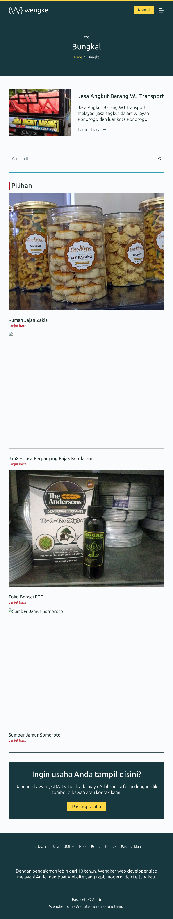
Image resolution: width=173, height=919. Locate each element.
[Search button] (160, 158)
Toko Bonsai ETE (26, 597)
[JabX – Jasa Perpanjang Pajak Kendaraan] (86, 390)
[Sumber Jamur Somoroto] (86, 666)
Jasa (55, 846)
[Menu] (161, 10)
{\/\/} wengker (30, 10)
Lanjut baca (89, 129)
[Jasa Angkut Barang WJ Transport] (40, 112)
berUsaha (40, 846)
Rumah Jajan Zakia (28, 320)
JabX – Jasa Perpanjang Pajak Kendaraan (51, 458)
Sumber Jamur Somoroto (35, 735)
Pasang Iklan (131, 846)
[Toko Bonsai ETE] (86, 528)
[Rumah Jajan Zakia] (86, 251)
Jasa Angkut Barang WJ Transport (121, 96)
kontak (103, 792)
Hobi (82, 846)
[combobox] (82, 158)
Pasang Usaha (86, 806)
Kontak (144, 9)
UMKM (69, 846)
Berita (96, 846)
